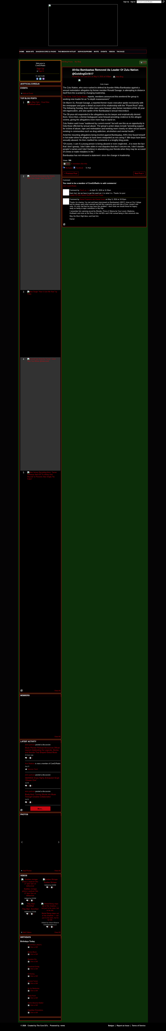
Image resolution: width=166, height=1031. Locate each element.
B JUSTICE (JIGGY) (35, 945)
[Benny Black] (23, 956)
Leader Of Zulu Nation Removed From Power (86, 195)
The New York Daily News (75, 96)
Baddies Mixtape (50, 882)
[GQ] (30, 716)
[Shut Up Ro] (55, 723)
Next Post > (139, 173)
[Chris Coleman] (42, 702)
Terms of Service (138, 1026)
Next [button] (58, 842)
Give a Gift (34, 947)
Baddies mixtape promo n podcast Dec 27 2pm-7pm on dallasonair (30, 892)
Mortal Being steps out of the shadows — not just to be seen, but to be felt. (50, 916)
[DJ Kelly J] (23, 702)
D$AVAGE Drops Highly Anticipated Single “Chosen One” (42, 778)
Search (163, 2)
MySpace (69, 168)
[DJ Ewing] (23, 978)
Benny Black (32, 952)
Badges (111, 1026)
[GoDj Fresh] (23, 1000)
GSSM (34, 898)
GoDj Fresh (32, 996)
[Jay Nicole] (36, 723)
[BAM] (42, 730)
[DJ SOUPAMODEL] (36, 730)
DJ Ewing (31, 974)
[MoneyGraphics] (49, 723)
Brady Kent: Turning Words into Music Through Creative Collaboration (40, 795)
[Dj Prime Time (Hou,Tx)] (30, 730)
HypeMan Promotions (35, 1010)
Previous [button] (21, 842)
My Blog (78, 62)
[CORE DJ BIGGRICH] (42, 709)
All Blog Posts (67, 62)
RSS (21, 690)
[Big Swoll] (49, 702)
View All (57, 691)
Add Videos (27, 932)
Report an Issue (123, 1026)
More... (40, 808)
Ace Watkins (30, 764)
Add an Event (28, 93)
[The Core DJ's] (66, 75)
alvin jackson (30, 745)
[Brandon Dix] (23, 963)
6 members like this (79, 164)
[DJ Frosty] (30, 702)
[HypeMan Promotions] (23, 1014)
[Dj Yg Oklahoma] (23, 992)
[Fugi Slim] (36, 702)
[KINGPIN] (30, 723)
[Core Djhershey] (55, 730)
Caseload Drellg (33, 966)
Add (144, 62)
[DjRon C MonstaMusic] (42, 723)
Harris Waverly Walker (35, 1003)
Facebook (79, 168)
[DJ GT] (42, 716)
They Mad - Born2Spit (30, 909)
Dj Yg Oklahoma (33, 988)
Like (67, 164)
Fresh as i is (84, 190)
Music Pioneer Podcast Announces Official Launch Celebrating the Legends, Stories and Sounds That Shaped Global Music (42, 750)
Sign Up (126, 2)
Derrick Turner (33, 981)
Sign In (132, 2)
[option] (40, 842)
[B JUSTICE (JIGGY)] (23, 949)
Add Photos (27, 871)
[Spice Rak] (23, 716)
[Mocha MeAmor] (55, 716)
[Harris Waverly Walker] (23, 1007)
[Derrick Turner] (23, 985)
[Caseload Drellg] (23, 971)
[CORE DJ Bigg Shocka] (23, 709)
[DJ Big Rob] (23, 730)
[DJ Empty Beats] (49, 709)
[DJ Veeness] (55, 702)
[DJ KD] (36, 709)
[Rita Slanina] (23, 723)
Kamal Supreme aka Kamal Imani (92, 199)
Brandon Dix (32, 959)
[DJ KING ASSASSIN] (55, 709)
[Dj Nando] (49, 716)
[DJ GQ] (49, 730)
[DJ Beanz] (30, 709)
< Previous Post (70, 173)
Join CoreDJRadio (69, 186)
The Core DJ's (85, 77)
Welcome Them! (33, 769)
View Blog (119, 77)
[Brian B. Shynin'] (36, 716)
